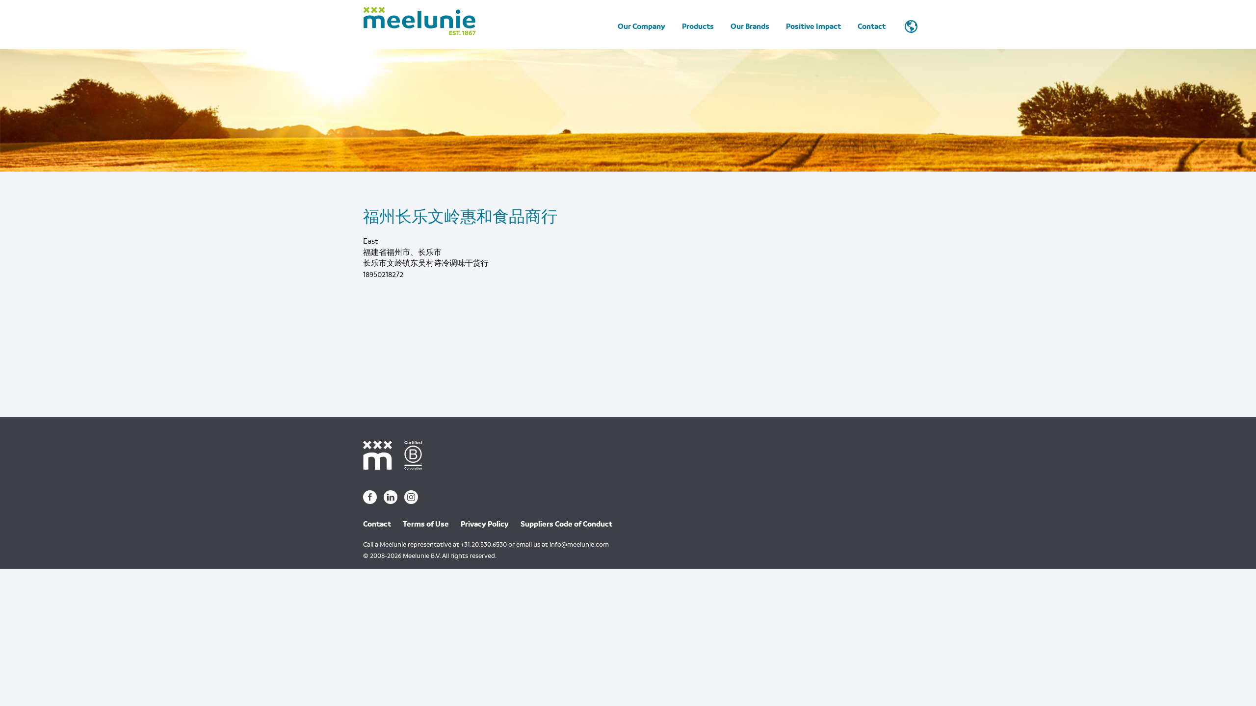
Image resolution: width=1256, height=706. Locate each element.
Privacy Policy (485, 524)
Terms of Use (426, 524)
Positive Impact (813, 26)
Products (698, 26)
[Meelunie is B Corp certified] (416, 454)
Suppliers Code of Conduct (566, 524)
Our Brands (750, 26)
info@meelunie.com (579, 544)
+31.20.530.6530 (484, 544)
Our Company (641, 26)
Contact (872, 26)
